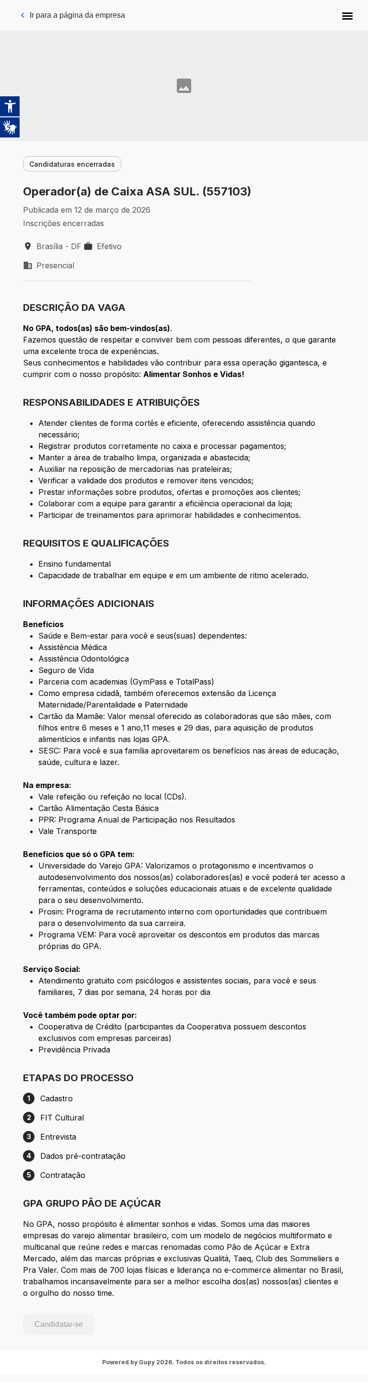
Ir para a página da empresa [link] (77, 15)
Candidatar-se (58, 1324)
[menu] (347, 15)
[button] (347, 15)
